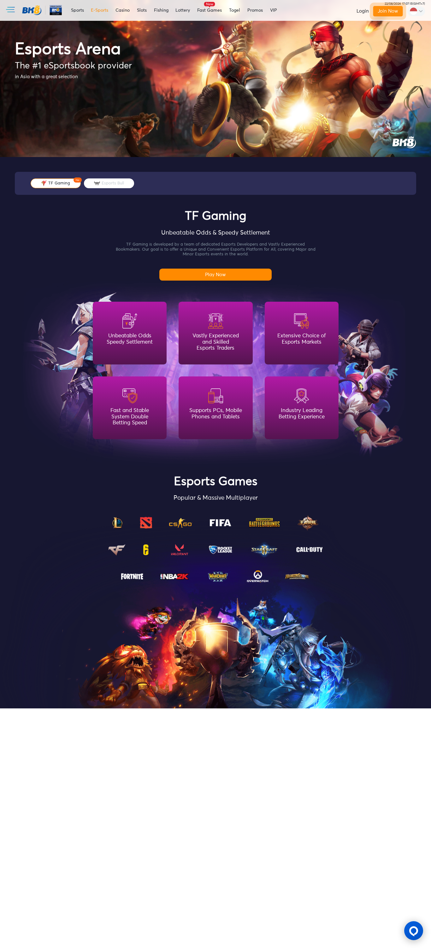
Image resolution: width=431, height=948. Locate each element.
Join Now (388, 11)
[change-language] (416, 11)
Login (363, 11)
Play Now (215, 274)
